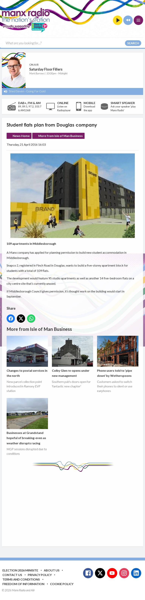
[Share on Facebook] (11, 318)
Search (133, 43)
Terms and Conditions (21, 579)
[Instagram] (124, 573)
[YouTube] (112, 573)
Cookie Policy (61, 584)
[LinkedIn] (136, 573)
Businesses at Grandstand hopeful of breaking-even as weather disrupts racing (26, 438)
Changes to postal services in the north (27, 373)
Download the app (89, 108)
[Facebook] (88, 573)
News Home (21, 136)
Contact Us (12, 575)
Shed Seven (16, 91)
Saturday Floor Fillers (45, 69)
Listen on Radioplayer (64, 108)
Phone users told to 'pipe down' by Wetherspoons (114, 373)
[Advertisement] (76, 506)
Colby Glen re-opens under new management (70, 373)
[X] (100, 573)
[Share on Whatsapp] (31, 318)
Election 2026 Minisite (20, 570)
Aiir (33, 590)
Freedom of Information (23, 584)
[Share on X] (21, 318)
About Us (51, 570)
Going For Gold (36, 91)
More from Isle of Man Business (60, 136)
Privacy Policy (40, 575)
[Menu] (138, 20)
